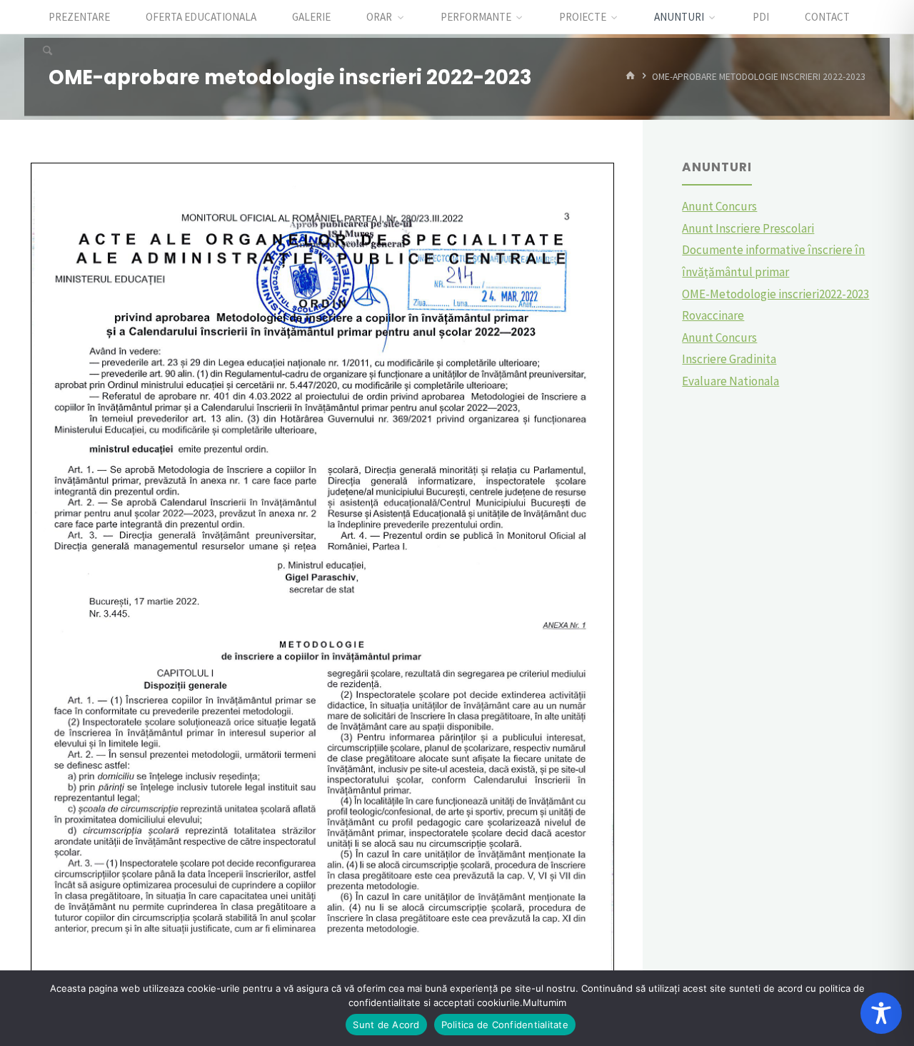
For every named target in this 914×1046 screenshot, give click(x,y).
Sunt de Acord (386, 1024)
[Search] (47, 51)
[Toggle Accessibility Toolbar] (881, 1013)
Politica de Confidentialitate (504, 1024)
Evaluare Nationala (730, 381)
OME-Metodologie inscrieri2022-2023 (775, 294)
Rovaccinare (713, 315)
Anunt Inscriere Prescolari (748, 228)
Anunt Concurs (719, 206)
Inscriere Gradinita (729, 359)
